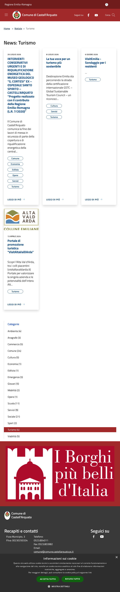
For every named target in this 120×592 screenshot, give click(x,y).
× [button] (116, 557)
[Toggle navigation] (6, 15)
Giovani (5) (13, 384)
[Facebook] (87, 15)
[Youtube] (95, 15)
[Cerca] (113, 15)
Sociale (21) (14, 416)
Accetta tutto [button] (48, 579)
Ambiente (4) (14, 331)
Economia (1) (14, 364)
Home (7, 28)
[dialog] (60, 573)
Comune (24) (14, 351)
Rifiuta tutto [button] (72, 579)
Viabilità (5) (14, 436)
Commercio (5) (15, 344)
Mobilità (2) (14, 390)
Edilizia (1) (13, 370)
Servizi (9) (13, 410)
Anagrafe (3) (14, 338)
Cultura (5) (13, 357)
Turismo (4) (13, 430)
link (90, 572)
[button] (60, 586)
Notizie (18, 28)
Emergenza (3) (15, 377)
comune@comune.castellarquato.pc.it (54, 551)
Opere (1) (12, 397)
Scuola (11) (13, 403)
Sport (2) (12, 423)
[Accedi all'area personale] (106, 4)
